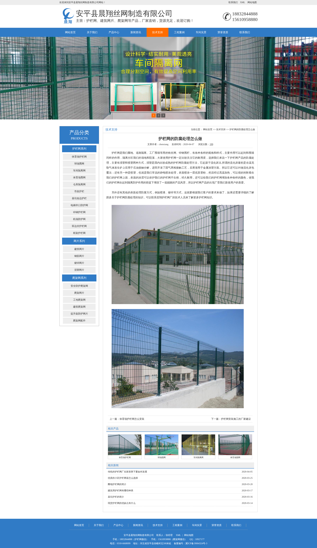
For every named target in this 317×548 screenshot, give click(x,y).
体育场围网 (79, 177)
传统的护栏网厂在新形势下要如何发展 (127, 471)
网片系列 (79, 241)
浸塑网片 (79, 270)
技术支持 (157, 32)
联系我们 (233, 2)
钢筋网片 (79, 256)
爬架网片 (79, 293)
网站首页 (70, 32)
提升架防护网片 (79, 313)
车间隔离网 (79, 170)
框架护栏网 (79, 233)
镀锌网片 (79, 263)
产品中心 (114, 32)
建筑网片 (79, 249)
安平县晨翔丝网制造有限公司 (124, 13)
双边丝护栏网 (79, 226)
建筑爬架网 (79, 306)
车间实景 (201, 32)
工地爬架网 (79, 299)
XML (242, 2)
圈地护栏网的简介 (117, 484)
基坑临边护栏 (79, 198)
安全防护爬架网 (79, 286)
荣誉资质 (223, 32)
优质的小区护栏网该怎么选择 (123, 478)
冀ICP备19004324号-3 (196, 543)
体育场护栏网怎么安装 (132, 419)
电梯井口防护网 (79, 205)
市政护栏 (79, 191)
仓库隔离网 (79, 184)
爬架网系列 (79, 277)
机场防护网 (79, 219)
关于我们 (92, 32)
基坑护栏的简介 (116, 497)
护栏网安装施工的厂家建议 (236, 419)
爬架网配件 (79, 320)
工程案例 (179, 32)
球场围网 (79, 163)
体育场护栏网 (79, 156)
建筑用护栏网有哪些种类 (120, 490)
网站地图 (252, 2)
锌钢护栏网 (79, 212)
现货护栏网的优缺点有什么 (122, 503)
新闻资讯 (135, 32)
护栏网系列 (79, 148)
